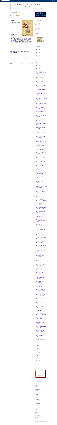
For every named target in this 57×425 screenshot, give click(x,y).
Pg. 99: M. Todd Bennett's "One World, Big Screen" (41, 108)
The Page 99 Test (37, 26)
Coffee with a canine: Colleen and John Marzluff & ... (41, 80)
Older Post (31, 63)
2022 (37, 53)
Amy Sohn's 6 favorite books (40, 305)
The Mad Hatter (13, 40)
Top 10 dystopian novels (40, 313)
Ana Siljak (36, 394)
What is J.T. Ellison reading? (40, 151)
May (37, 351)
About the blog (37, 21)
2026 (37, 48)
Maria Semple (37, 393)
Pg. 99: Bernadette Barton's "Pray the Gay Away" (41, 327)
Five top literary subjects (40, 77)
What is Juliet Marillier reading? (41, 237)
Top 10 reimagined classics (40, 328)
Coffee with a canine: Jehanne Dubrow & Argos (40, 227)
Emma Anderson (37, 395)
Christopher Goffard (38, 400)
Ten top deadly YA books (40, 205)
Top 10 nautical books (39, 338)
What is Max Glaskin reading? (41, 279)
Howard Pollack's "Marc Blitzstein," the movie (40, 307)
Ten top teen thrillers (39, 110)
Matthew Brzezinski (38, 404)
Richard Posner (37, 411)
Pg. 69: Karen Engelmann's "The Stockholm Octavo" (41, 153)
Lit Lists (36, 30)
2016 (37, 62)
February (38, 355)
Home (22, 63)
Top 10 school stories (39, 286)
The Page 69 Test (37, 24)
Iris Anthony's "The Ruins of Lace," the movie (40, 293)
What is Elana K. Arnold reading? (41, 123)
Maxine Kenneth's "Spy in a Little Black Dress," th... (41, 341)
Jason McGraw (37, 384)
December (38, 69)
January (38, 357)
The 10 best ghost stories (40, 145)
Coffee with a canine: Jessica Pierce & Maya (40, 310)
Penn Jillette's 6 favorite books (41, 174)
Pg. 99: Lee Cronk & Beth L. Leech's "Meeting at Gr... (40, 295)
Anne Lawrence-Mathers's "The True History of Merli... (41, 73)
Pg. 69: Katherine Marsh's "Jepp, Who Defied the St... (41, 318)
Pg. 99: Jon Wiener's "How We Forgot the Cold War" (40, 233)
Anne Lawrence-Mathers (13, 51)
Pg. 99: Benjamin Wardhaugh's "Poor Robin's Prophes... (41, 303)
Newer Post (11, 63)
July (37, 348)
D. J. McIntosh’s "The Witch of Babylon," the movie (41, 273)
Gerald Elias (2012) (37, 386)
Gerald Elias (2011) (37, 387)
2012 (37, 68)
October (38, 343)
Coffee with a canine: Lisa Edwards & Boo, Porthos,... (40, 331)
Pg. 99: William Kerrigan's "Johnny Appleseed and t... (40, 253)
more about (20, 47)
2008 (37, 363)
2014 (37, 65)
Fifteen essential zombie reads (40, 260)
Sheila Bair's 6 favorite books (40, 241)
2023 (37, 52)
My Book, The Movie (38, 25)
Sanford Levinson (37, 407)
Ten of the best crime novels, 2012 (41, 106)
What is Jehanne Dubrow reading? (41, 287)
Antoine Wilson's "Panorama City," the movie (40, 230)
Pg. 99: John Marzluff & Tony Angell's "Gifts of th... (40, 137)
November (38, 71)
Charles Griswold (37, 403)
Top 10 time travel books (40, 91)
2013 (37, 66)
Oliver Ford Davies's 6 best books (41, 141)
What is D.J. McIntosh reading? (41, 339)
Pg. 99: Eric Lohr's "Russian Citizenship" (40, 164)
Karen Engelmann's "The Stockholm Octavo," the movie (41, 114)
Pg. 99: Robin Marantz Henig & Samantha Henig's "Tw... (41, 265)
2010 (37, 360)
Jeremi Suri (36, 412)
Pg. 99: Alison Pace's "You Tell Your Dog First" (41, 201)
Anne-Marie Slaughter (38, 405)
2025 (37, 49)
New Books (36, 32)
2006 (37, 366)
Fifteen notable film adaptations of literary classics (41, 119)
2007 (37, 364)
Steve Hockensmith (37, 396)
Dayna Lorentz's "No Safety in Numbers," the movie (40, 243)
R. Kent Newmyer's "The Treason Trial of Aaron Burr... (41, 160)
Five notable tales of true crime (41, 297)
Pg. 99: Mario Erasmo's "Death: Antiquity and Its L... (41, 76)
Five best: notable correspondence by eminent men (41, 187)
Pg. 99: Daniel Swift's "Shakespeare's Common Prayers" (40, 220)
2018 (37, 59)
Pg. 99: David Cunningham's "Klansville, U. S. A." (40, 125)
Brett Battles (36, 390)
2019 (37, 58)
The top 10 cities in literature (40, 149)
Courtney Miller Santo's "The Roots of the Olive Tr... (40, 199)
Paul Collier (36, 408)
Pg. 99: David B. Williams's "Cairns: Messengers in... (40, 192)
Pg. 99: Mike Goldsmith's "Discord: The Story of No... (41, 284)
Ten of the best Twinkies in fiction (41, 170)
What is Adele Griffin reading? (41, 324)
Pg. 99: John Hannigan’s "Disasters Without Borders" (41, 86)
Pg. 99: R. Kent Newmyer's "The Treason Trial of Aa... (41, 173)
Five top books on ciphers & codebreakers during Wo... (40, 235)
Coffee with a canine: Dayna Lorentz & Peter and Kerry (40, 290)
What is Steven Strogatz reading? (41, 217)
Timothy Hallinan (37, 389)
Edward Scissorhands (20, 39)
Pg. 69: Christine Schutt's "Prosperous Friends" (40, 225)
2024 (37, 50)
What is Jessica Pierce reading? (41, 132)
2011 (37, 358)
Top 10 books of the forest (40, 216)
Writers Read (36, 29)
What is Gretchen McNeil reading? (41, 311)
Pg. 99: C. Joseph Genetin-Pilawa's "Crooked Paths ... (41, 147)
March (38, 354)
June (37, 349)
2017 (37, 61)
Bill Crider (36, 398)
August (38, 346)
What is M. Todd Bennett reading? (41, 209)
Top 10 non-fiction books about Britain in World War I (41, 248)
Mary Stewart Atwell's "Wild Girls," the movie (40, 259)
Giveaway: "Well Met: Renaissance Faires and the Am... (40, 89)
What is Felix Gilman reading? (41, 84)
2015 (37, 64)
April (37, 352)
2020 (37, 56)
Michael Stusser (37, 402)
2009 (37, 361)
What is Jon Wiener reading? (40, 298)
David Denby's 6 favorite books (41, 222)
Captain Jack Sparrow (26, 39)
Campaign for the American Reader (28, 6)
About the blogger (37, 23)
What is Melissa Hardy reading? (41, 161)
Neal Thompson (37, 409)
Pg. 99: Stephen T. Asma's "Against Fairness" (40, 184)
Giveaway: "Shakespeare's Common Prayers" (40, 204)
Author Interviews (37, 28)
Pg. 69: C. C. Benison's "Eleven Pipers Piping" (41, 104)
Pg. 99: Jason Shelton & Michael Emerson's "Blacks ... (41, 239)
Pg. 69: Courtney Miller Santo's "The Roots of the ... (41, 282)
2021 (37, 55)
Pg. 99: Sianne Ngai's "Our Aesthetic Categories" (40, 336)
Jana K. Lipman (37, 391)
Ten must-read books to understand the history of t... (41, 101)
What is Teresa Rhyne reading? (41, 111)
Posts (37, 417)
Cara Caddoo (37, 382)
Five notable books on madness (41, 157)
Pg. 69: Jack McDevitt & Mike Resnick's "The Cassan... (41, 208)
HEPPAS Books (37, 33)
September (38, 345)
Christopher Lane (37, 399)
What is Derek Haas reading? (40, 196)
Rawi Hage (36, 385)
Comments (37, 419)
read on (14, 45)
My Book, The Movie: (19, 54)
